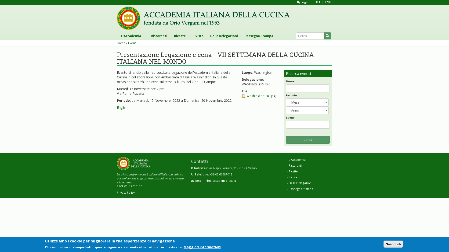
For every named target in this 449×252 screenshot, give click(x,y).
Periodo (291, 95)
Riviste (197, 36)
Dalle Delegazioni (224, 36)
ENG (328, 2)
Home (121, 43)
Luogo (290, 117)
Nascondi (393, 244)
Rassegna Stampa (259, 36)
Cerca (308, 139)
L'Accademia (131, 36)
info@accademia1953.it (220, 180)
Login (304, 2)
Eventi (132, 43)
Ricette (180, 36)
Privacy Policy (126, 192)
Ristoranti (159, 36)
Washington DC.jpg (260, 96)
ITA (318, 2)
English (122, 107)
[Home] (205, 18)
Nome (290, 81)
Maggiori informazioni (202, 247)
